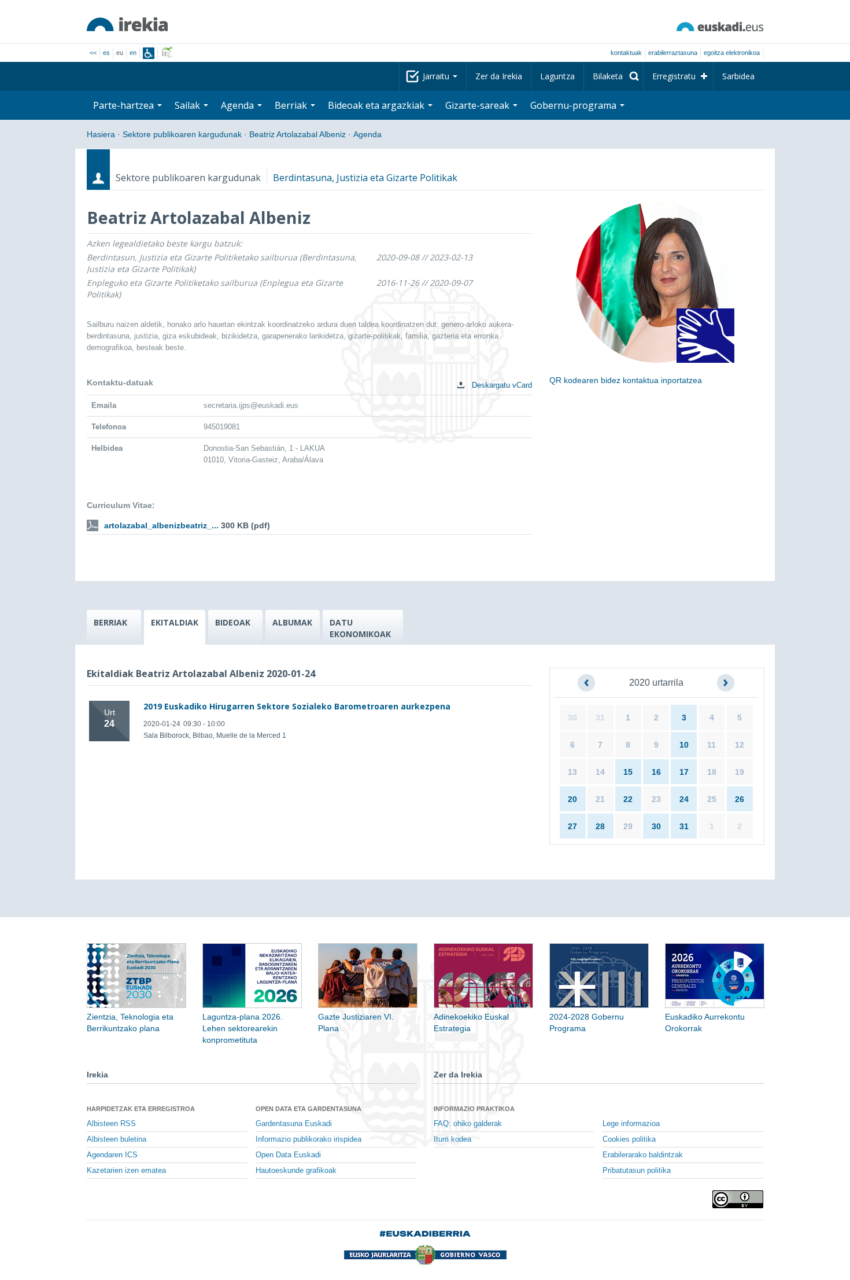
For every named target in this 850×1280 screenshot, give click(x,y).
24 (684, 799)
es (106, 52)
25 (711, 799)
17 (684, 772)
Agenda (367, 134)
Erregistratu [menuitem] (674, 76)
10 (684, 744)
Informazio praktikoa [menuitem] (474, 1108)
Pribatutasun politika (637, 1171)
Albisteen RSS (111, 1124)
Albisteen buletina (116, 1139)
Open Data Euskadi (288, 1155)
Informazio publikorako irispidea (308, 1139)
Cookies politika (629, 1139)
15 (628, 772)
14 (600, 772)
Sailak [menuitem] (188, 105)
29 (628, 826)
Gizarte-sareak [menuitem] (478, 105)
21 (600, 799)
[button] (586, 683)
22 (628, 799)
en (133, 52)
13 (572, 772)
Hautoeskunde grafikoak (296, 1171)
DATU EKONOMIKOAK (360, 628)
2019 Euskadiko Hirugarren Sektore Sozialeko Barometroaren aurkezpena (296, 706)
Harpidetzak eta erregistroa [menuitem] (141, 1108)
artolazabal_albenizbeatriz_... (161, 525)
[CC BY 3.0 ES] (737, 1199)
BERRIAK (110, 622)
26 (739, 799)
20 (572, 799)
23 (656, 799)
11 (711, 744)
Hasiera (101, 134)
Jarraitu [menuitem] (437, 76)
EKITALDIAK (174, 622)
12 (739, 744)
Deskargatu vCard (501, 385)
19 (739, 772)
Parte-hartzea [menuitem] (124, 105)
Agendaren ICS (112, 1155)
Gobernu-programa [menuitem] (574, 105)
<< (93, 52)
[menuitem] (613, 76)
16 (656, 772)
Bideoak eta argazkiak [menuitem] (377, 105)
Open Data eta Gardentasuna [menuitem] (308, 1108)
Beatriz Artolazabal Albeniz (297, 134)
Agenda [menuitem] (238, 105)
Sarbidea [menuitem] (738, 76)
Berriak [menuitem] (292, 105)
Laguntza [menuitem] (557, 76)
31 (600, 717)
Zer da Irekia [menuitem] (498, 76)
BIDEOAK (232, 622)
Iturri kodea (452, 1139)
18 (711, 772)
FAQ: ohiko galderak (468, 1124)
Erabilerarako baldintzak (643, 1155)
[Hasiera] (127, 24)
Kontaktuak (626, 52)
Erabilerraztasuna (672, 52)
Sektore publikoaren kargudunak (182, 134)
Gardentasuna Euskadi (294, 1124)
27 (572, 826)
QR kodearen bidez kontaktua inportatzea (625, 380)
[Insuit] (148, 53)
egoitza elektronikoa (732, 52)
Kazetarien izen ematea (126, 1171)
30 (572, 717)
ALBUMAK (292, 622)
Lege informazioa (631, 1124)
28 (600, 826)
